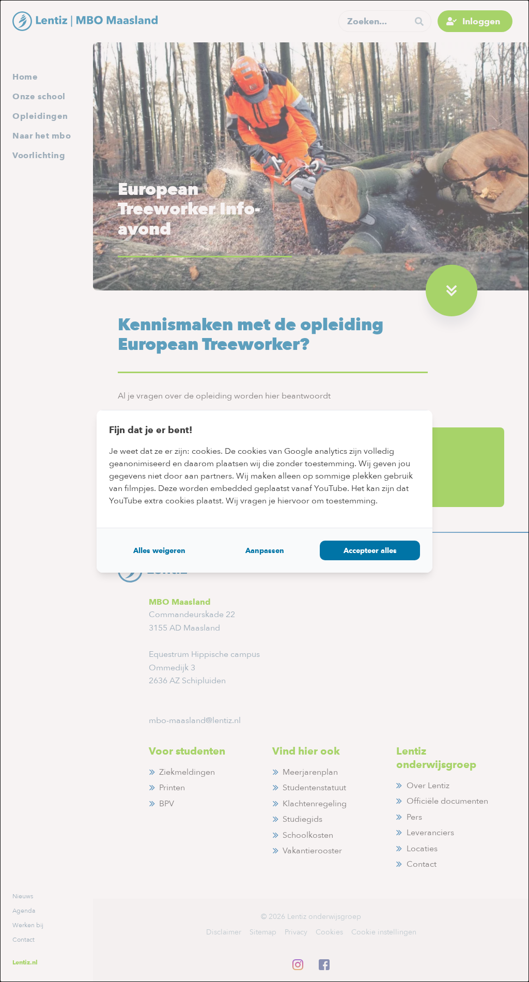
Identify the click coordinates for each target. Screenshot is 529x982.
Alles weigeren (159, 550)
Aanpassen (264, 550)
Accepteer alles (370, 550)
